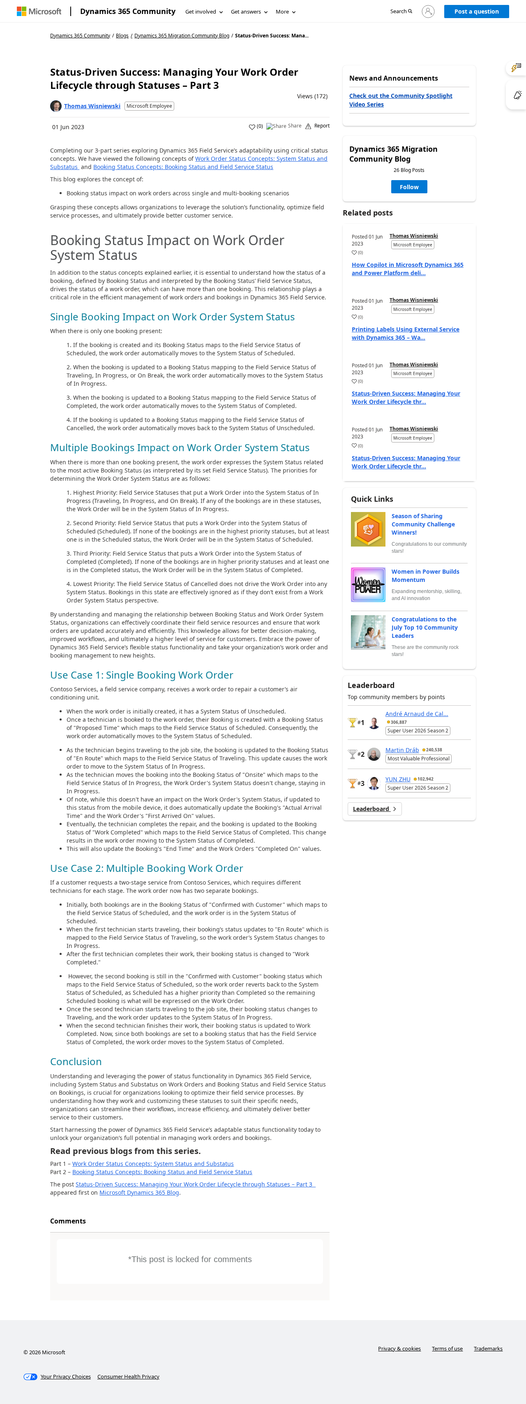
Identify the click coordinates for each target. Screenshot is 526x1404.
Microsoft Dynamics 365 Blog (139, 1192)
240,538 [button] (434, 750)
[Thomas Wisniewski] (56, 106)
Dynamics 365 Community (127, 11)
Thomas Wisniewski (92, 106)
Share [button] (295, 126)
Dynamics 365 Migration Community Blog (181, 35)
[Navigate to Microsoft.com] (39, 11)
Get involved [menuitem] (200, 11)
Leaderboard (372, 809)
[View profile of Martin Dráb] (374, 754)
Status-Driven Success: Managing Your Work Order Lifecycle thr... (406, 397)
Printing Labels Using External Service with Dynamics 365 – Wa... (405, 333)
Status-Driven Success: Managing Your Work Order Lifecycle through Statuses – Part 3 (196, 1184)
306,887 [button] (399, 722)
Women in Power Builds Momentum (425, 576)
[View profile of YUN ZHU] (374, 783)
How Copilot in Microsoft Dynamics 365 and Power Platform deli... (408, 269)
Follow (409, 187)
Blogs (122, 35)
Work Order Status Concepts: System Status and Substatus (153, 1164)
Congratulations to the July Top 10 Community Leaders (425, 627)
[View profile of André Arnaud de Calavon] (374, 722)
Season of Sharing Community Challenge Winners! (423, 524)
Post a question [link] (476, 11)
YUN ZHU (398, 779)
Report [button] (322, 126)
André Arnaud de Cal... (416, 714)
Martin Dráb (402, 750)
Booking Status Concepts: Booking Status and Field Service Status (183, 167)
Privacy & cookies (399, 1348)
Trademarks (488, 1348)
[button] (401, 12)
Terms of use (447, 1348)
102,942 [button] (426, 779)
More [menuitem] (282, 11)
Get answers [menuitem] (246, 11)
